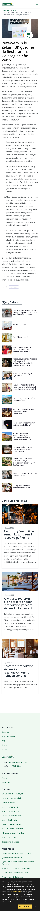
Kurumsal (6, 732)
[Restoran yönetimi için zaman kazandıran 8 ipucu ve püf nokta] (20, 514)
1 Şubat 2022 (9, 528)
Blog (14, 10)
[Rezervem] (8, 756)
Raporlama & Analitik (10, 842)
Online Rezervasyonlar (11, 816)
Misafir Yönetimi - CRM (11, 807)
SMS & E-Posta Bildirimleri (12, 829)
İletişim (4, 749)
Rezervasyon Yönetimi (11, 798)
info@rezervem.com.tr (18, 762)
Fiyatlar (5, 745)
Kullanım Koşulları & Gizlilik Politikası (16, 853)
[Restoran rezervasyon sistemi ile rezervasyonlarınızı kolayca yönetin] (20, 648)
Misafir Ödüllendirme (10, 820)
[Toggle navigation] (37, 4)
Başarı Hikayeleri (8, 736)
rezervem (13, 287)
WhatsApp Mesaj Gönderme (14, 833)
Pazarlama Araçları (10, 837)
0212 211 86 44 (16, 766)
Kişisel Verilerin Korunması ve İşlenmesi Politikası (18, 863)
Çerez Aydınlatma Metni (12, 858)
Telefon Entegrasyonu (11, 824)
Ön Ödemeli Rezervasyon (12, 794)
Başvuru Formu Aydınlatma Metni (16, 868)
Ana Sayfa (6, 10)
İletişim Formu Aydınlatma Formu (15, 873)
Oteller (4, 778)
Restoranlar (7, 782)
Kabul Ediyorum (24, 906)
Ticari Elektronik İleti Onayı (12, 877)
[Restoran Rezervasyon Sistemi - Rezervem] (8, 4)
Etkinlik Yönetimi (8, 803)
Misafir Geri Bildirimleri (11, 811)
